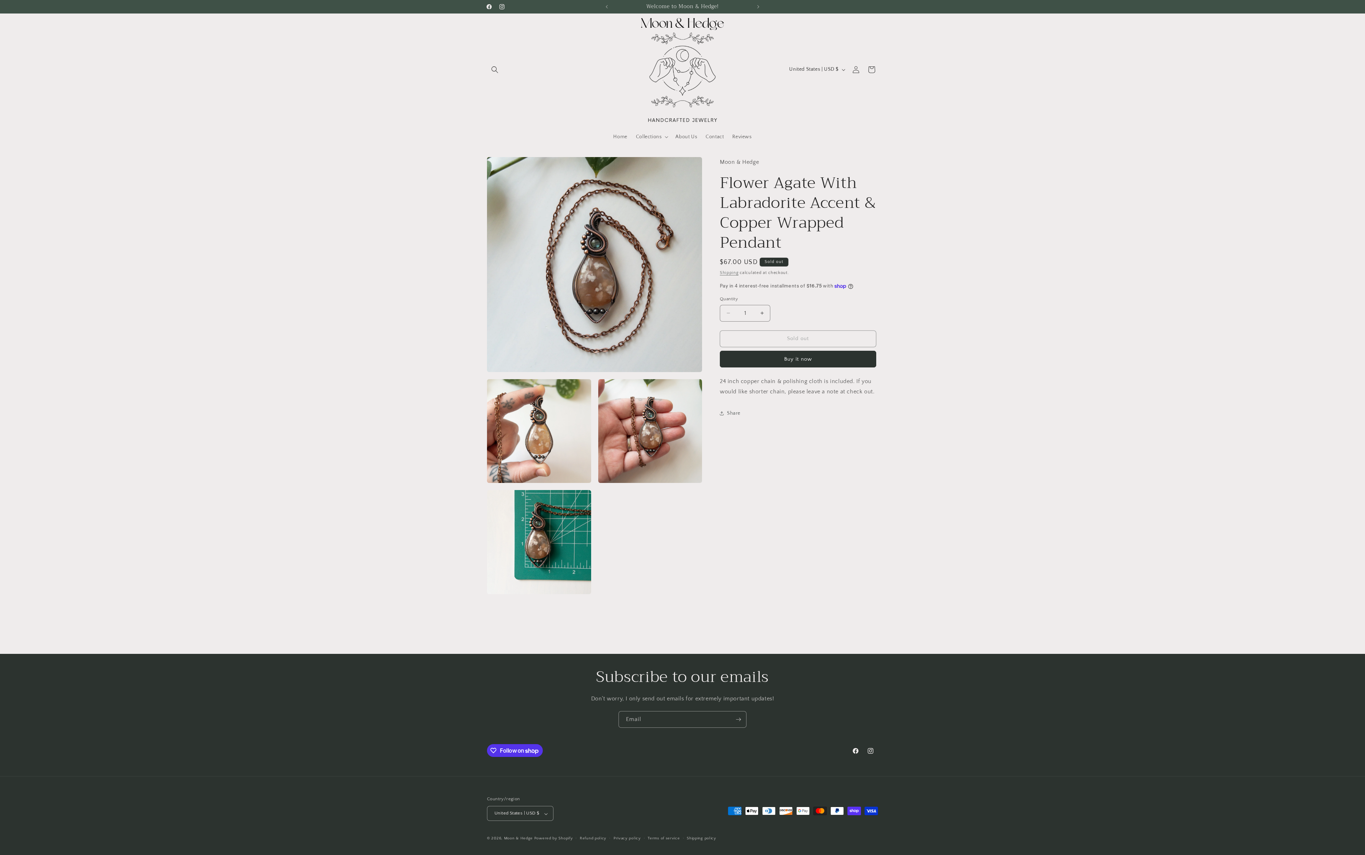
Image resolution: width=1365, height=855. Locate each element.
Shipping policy (701, 838)
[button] (495, 69)
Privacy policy (627, 838)
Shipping (729, 272)
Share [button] (733, 413)
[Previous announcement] (607, 7)
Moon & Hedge (519, 839)
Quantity (729, 298)
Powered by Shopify (553, 839)
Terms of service (664, 838)
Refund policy (593, 838)
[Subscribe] (738, 719)
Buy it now (798, 359)
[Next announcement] (758, 7)
